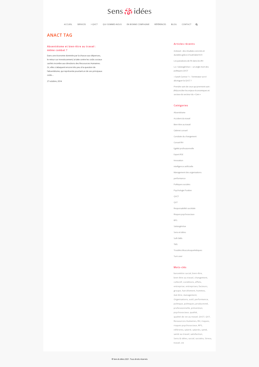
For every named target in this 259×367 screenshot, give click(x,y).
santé (204, 329)
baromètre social (182, 273)
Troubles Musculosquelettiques (188, 250)
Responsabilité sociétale (184, 208)
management (190, 295)
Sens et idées (180, 232)
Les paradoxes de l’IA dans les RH (188, 60)
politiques (189, 303)
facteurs (203, 286)
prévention (196, 308)
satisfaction (196, 334)
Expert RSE (178, 154)
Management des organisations (187, 172)
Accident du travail (182, 118)
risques (205, 321)
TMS (176, 244)
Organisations (181, 299)
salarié (188, 329)
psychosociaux (181, 312)
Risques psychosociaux (184, 214)
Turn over (178, 256)
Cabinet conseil (181, 130)
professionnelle (182, 308)
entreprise (179, 286)
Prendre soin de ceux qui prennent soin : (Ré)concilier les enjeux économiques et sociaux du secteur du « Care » (192, 90)
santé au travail (181, 334)
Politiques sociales (182, 184)
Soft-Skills (178, 238)
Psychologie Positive (183, 190)
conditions (188, 282)
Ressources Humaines (185, 321)
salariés (196, 329)
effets (198, 282)
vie (182, 342)
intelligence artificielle (183, 166)
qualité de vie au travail (186, 316)
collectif (178, 282)
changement (201, 277)
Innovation (178, 160)
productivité (201, 303)
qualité (193, 312)
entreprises (192, 286)
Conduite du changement (185, 136)
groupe (177, 290)
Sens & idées (180, 338)
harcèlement (188, 290)
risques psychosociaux (185, 325)
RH (199, 321)
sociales (199, 338)
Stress (208, 338)
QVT (176, 202)
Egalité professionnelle (184, 148)
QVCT (176, 196)
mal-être (178, 295)
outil (191, 299)
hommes (200, 290)
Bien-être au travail (182, 124)
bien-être (197, 273)
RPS (175, 220)
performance (180, 178)
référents (178, 329)
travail (177, 342)
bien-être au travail (184, 277)
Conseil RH (178, 142)
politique (178, 303)
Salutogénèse (180, 226)
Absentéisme (179, 112)
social (191, 338)
